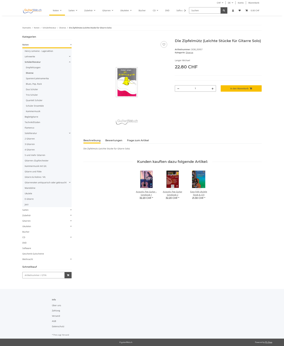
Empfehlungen (33, 67)
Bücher (25, 231)
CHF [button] (219, 2)
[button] (233, 10)
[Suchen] (224, 10)
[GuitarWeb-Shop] (32, 10)
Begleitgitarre (31, 116)
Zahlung (56, 310)
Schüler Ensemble (35, 105)
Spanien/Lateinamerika (37, 78)
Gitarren (26, 220)
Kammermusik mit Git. (36, 166)
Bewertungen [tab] (113, 140)
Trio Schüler (32, 94)
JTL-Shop (268, 342)
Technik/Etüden (32, 122)
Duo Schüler (32, 89)
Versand (56, 315)
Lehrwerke (30, 56)
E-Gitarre (29, 199)
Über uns (56, 305)
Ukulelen (26, 226)
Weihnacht (27, 259)
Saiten (25, 209)
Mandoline (30, 188)
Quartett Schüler (34, 100)
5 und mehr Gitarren (35, 155)
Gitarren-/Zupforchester (37, 160)
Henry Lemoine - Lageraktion (39, 51)
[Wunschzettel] (239, 10)
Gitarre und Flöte (33, 171)
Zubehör (26, 215)
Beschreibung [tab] (92, 140)
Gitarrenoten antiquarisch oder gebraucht (46, 182)
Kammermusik (33, 111)
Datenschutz (58, 326)
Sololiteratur (31, 133)
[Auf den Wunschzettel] (164, 44)
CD (23, 237)
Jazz (27, 204)
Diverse (189, 52)
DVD (24, 242)
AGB (54, 321)
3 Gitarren (30, 144)
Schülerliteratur (33, 62)
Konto (241, 2)
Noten (25, 44)
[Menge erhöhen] (212, 88)
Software (26, 248)
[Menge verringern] (178, 88)
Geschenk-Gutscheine (33, 253)
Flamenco (29, 127)
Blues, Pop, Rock (34, 83)
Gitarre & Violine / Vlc (35, 177)
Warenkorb (253, 2)
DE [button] (229, 2)
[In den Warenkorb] (85, 37)
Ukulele (28, 193)
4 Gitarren (30, 149)
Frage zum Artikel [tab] (138, 140)
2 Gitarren (30, 138)
